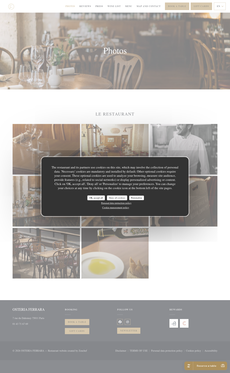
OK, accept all (96, 197)
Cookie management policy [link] (115, 207)
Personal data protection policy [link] (116, 203)
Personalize (136, 197)
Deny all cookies (117, 197)
